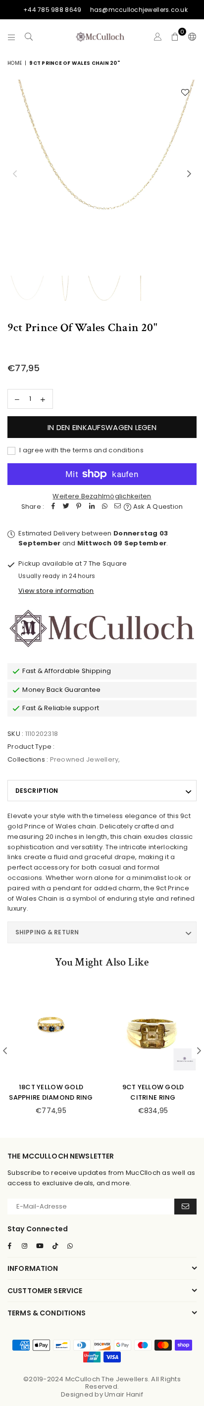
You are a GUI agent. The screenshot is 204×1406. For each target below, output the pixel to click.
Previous (14, 174)
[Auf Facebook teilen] (53, 507)
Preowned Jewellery (84, 759)
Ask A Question (157, 506)
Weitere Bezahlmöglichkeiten (101, 496)
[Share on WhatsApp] (104, 507)
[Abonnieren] (185, 1206)
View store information (56, 590)
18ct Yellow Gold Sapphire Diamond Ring (51, 1092)
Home (14, 63)
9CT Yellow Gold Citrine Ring (153, 1092)
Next (189, 174)
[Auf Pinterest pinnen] (78, 507)
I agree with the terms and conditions (81, 450)
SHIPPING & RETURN (47, 932)
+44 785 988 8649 (52, 9)
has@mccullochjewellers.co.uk (139, 9)
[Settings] (190, 36)
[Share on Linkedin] (91, 507)
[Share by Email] (117, 507)
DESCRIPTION (36, 790)
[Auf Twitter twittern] (65, 507)
